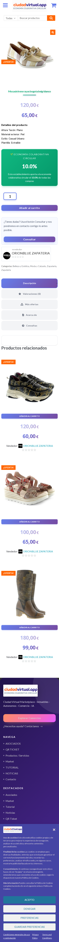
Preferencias (29, 917)
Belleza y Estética (21, 266)
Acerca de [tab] (31, 315)
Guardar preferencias (29, 926)
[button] (54, 829)
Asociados (11, 794)
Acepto (29, 899)
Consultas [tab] (31, 325)
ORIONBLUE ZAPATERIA (31, 253)
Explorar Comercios (29, 718)
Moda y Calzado (38, 266)
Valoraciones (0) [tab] (31, 293)
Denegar (29, 908)
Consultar (29, 239)
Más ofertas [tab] (31, 304)
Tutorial (10, 806)
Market (10, 800)
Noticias (10, 812)
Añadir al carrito (29, 207)
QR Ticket (11, 818)
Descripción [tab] (29, 283)
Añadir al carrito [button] (29, 416)
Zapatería (51, 266)
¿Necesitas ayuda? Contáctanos (21, 726)
